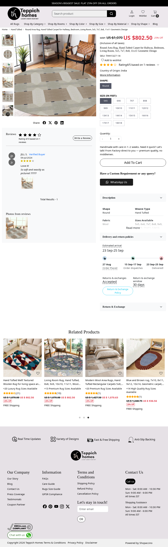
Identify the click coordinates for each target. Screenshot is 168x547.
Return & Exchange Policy (117, 291)
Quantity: (105, 133)
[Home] (23, 14)
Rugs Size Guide (51, 488)
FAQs (45, 478)
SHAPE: (104, 80)
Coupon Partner (16, 504)
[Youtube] (56, 506)
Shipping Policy (86, 483)
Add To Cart (133, 162)
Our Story (12, 478)
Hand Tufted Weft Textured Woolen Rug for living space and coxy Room (21, 382)
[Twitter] (67, 506)
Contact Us (13, 488)
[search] (111, 13)
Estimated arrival (112, 245)
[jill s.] (27, 183)
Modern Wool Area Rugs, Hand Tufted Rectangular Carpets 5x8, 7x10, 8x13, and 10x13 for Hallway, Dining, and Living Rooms (103, 382)
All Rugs (14, 23)
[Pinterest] (50, 506)
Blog (155, 23)
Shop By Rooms (56, 23)
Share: (36, 122)
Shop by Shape (139, 23)
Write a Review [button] (82, 138)
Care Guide (48, 483)
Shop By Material (117, 23)
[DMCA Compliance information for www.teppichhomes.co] (20, 526)
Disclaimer (91, 542)
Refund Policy (85, 488)
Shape (106, 208)
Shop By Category (33, 23)
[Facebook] (44, 506)
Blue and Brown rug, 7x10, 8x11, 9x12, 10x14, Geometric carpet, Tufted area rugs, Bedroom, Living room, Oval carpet (145, 382)
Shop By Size (96, 23)
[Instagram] (61, 506)
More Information (110, 75)
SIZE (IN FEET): (108, 95)
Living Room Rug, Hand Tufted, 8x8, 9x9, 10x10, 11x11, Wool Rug (61, 382)
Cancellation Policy (87, 493)
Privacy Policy (75, 542)
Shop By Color (77, 23)
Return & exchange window (144, 279)
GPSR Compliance (52, 494)
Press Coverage (16, 494)
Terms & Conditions (55, 542)
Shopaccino (145, 543)
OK (81, 519)
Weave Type (142, 208)
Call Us (130, 481)
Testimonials (14, 499)
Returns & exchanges (114, 278)
